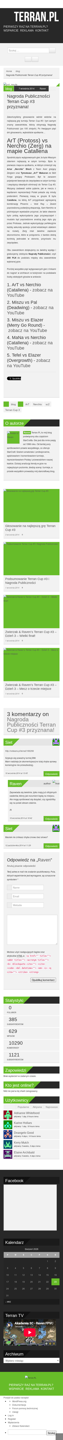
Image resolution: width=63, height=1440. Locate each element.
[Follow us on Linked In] (47, 37)
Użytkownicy (16, 1100)
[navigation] (31, 1418)
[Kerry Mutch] (8, 1144)
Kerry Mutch (21, 1142)
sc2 (48, 404)
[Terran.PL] (31, 16)
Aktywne (37, 1107)
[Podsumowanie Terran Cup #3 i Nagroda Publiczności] (31, 558)
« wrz (8, 1302)
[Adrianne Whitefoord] (8, 1114)
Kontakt (42, 30)
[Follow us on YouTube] (31, 37)
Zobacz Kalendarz (21, 1425)
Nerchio (37, 404)
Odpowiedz (51, 774)
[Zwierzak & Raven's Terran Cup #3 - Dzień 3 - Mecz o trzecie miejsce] (31, 664)
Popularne (23, 1107)
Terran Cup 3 (12, 410)
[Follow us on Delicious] (26, 37)
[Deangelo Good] (8, 1134)
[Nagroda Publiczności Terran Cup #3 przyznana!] (31, 84)
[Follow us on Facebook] (15, 37)
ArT (27, 404)
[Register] (28, 59)
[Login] (35, 59)
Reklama (27, 30)
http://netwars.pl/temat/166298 (19, 750)
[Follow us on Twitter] (21, 37)
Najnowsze (52, 1107)
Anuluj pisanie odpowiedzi (21, 865)
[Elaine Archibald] (8, 1153)
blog (18, 71)
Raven (43, 88)
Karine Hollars (23, 1122)
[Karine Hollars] (8, 1124)
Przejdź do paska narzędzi (16, 1397)
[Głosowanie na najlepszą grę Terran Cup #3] (31, 505)
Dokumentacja (19, 1404)
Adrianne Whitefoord (27, 1113)
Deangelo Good (24, 1132)
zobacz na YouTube (27, 330)
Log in (11, 1415)
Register (12, 1418)
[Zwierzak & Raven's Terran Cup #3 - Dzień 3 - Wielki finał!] (31, 611)
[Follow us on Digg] (42, 37)
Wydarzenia (13, 1422)
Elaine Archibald (24, 1152)
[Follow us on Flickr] (36, 37)
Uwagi (15, 1411)
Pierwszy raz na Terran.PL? (26, 26)
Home (9, 71)
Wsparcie (11, 30)
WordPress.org (19, 1401)
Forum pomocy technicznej (25, 1408)
